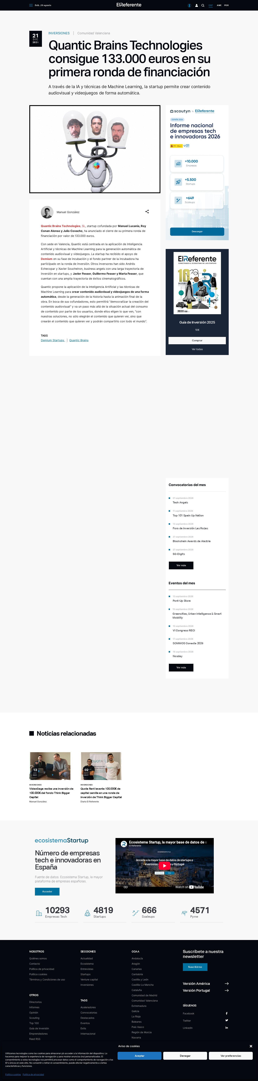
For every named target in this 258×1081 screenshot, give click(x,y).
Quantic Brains (78, 340)
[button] (251, 1046)
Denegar (185, 1055)
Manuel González (68, 212)
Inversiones (87, 984)
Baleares (136, 1021)
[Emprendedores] (196, 5)
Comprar (197, 340)
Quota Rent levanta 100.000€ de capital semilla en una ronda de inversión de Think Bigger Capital (101, 793)
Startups (85, 974)
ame (219, 5)
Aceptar (139, 1055)
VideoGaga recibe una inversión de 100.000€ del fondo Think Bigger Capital (51, 793)
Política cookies (13, 1074)
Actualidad (87, 958)
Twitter (187, 1020)
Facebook (188, 1013)
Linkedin (188, 1027)
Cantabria (137, 974)
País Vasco (138, 1026)
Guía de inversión (39, 1028)
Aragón (136, 963)
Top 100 (34, 1023)
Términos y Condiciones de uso (47, 979)
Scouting (34, 1017)
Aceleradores (88, 1007)
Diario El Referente (90, 801)
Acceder (47, 891)
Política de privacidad (33, 1074)
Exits (83, 1028)
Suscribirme (195, 966)
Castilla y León (140, 979)
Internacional (88, 1033)
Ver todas (197, 349)
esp (211, 5)
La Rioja (136, 1016)
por (226, 5)
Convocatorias (89, 1012)
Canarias (137, 968)
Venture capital (89, 979)
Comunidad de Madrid (144, 995)
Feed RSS (34, 1038)
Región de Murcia (142, 1032)
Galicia (135, 1011)
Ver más (181, 565)
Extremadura (139, 1005)
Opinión (33, 1012)
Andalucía (137, 958)
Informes (34, 1007)
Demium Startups (53, 340)
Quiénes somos (38, 958)
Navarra (136, 1037)
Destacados (87, 1017)
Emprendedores (38, 1033)
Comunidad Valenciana (145, 1000)
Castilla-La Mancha (143, 984)
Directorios (35, 1001)
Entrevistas (87, 968)
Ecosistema (87, 963)
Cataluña (137, 990)
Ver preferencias (231, 1055)
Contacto (34, 963)
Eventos (85, 1023)
